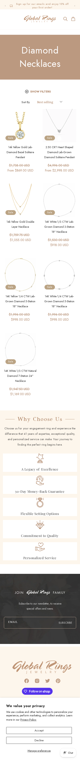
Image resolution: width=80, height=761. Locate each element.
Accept (39, 730)
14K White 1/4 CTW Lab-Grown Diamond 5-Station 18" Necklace (59, 301)
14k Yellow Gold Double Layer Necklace (20, 224)
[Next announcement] (74, 6)
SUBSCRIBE (65, 623)
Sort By (26, 102)
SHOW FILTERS (40, 91)
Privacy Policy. (28, 720)
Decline (39, 740)
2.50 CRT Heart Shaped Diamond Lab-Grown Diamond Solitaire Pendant (59, 152)
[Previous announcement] (5, 6)
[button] (6, 19)
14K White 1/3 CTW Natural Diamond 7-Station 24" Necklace (20, 376)
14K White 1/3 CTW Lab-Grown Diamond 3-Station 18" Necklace (59, 227)
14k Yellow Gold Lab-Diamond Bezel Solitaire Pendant (20, 152)
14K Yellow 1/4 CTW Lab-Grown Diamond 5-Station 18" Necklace (20, 301)
